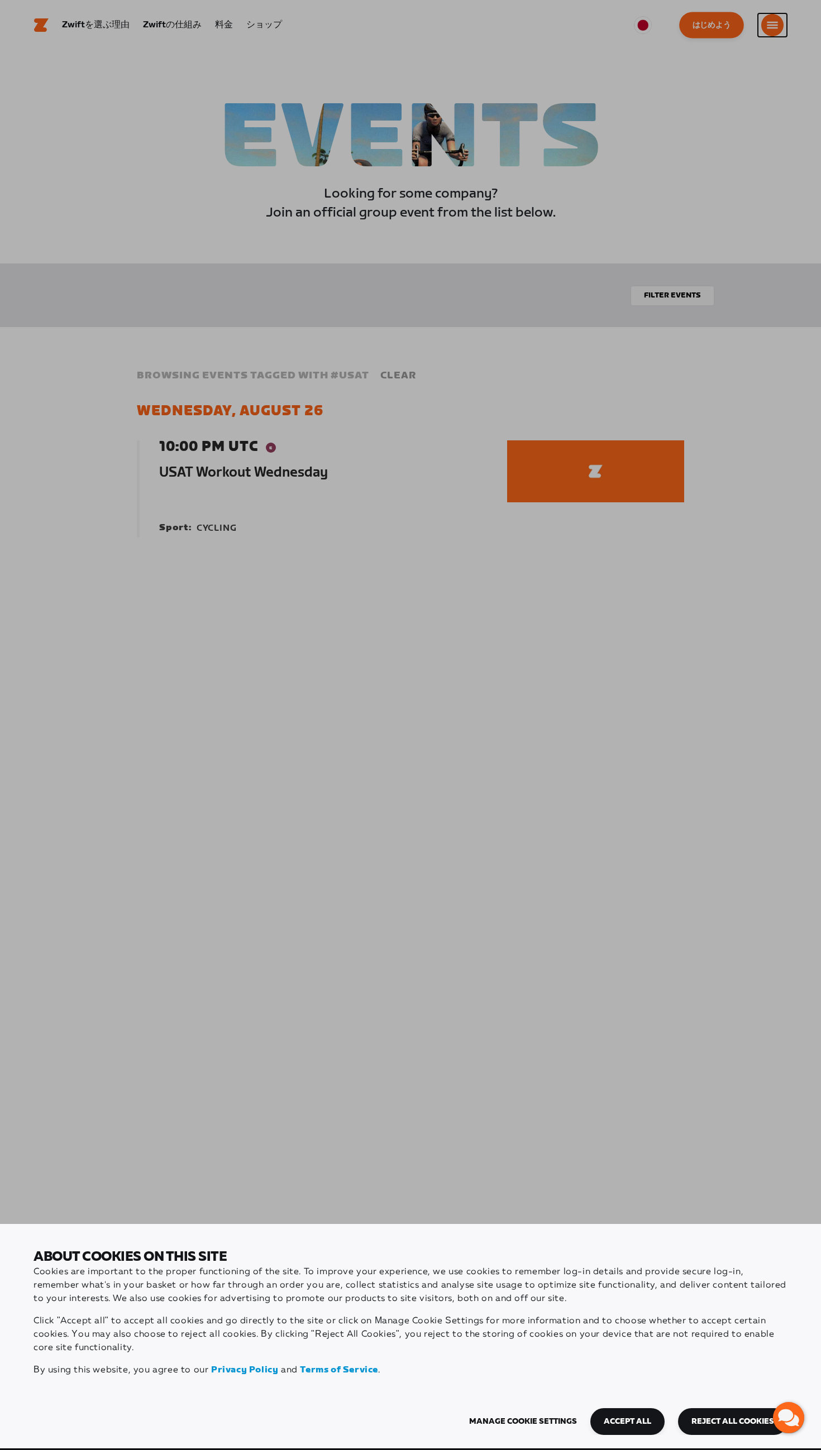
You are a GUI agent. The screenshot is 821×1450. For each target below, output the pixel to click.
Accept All (627, 1421)
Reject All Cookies (732, 1421)
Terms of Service (339, 1370)
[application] (788, 1417)
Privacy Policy (244, 1370)
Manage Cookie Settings (523, 1421)
